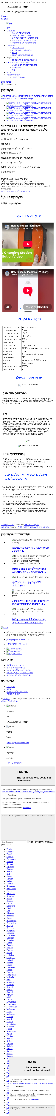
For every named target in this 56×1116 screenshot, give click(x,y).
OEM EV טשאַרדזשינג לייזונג (19, 62)
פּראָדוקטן (11, 30)
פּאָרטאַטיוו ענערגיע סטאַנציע (24, 40)
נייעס (9, 72)
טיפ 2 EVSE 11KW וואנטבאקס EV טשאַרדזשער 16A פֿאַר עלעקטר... (30, 602)
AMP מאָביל (13, 701)
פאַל (13, 70)
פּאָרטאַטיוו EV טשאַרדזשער (24, 43)
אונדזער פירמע (18, 47)
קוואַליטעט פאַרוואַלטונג (22, 50)
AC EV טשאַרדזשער (21, 33)
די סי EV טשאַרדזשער (21, 35)
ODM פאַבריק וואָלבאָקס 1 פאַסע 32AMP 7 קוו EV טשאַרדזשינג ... (29, 570)
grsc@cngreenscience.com (18, 639)
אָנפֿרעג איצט (6, 82)
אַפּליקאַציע (16, 67)
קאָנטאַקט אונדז (13, 75)
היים (8, 28)
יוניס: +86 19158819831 (17, 644)
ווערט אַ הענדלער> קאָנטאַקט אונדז (16, 191)
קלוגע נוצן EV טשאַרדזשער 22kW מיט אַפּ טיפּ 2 (25, 527)
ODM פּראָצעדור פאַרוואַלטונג (24, 65)
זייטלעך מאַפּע (5, 699)
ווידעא (14, 52)
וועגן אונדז (11, 45)
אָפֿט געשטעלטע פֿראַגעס (22, 55)
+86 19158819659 (14, 763)
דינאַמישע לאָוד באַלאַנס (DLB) (25, 60)
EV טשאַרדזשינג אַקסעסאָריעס (25, 38)
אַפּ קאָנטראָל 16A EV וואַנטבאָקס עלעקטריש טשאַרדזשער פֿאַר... (29, 621)
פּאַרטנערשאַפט (18, 77)
